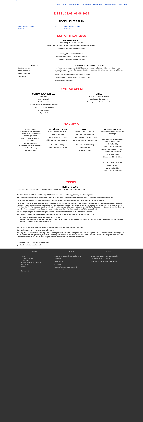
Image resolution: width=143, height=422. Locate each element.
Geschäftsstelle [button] (74, 4)
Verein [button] (64, 4)
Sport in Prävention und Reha (31, 262)
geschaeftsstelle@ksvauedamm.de (66, 267)
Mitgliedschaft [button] (86, 4)
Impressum (24, 269)
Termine (23, 267)
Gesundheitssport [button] (110, 4)
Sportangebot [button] (97, 4)
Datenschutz (25, 271)
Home (58, 4)
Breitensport (25, 260)
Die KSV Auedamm (27, 258)
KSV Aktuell (123, 4)
